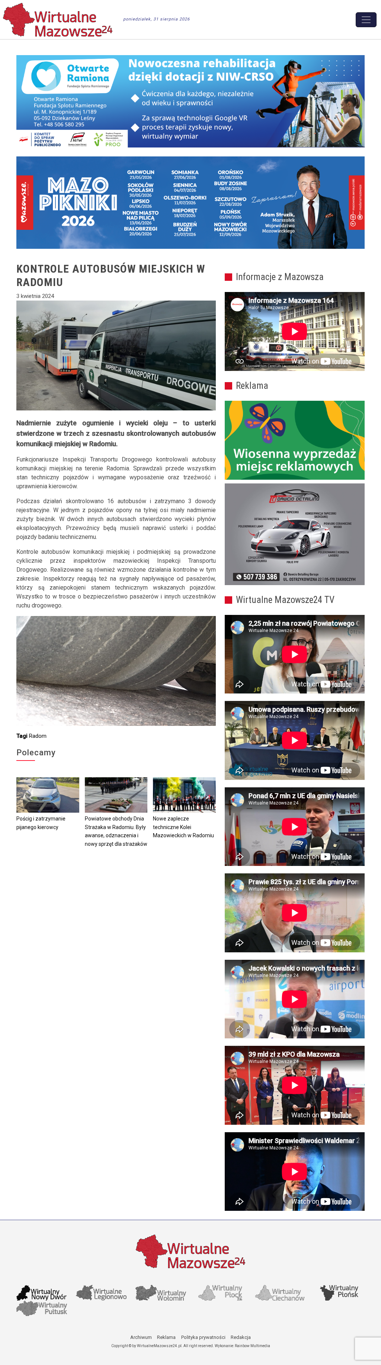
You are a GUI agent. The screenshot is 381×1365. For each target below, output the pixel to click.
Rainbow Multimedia (252, 1346)
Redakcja (241, 1337)
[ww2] (295, 440)
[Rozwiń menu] (366, 19)
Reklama (166, 1337)
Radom (38, 736)
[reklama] (295, 534)
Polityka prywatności (203, 1337)
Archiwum (141, 1337)
